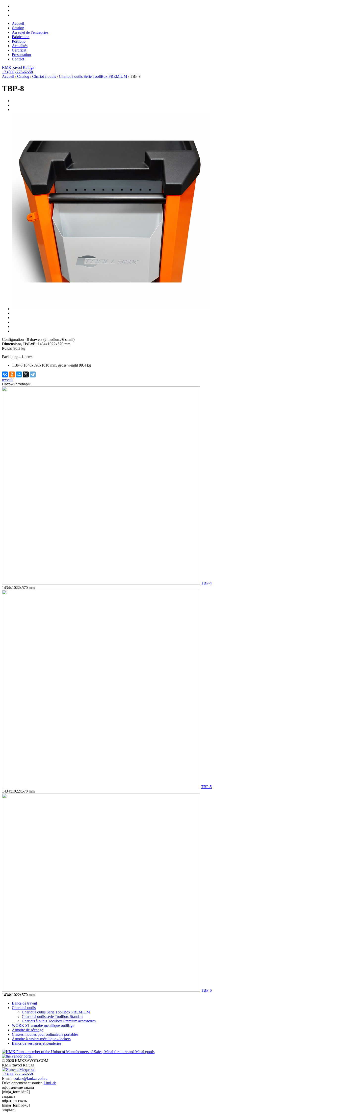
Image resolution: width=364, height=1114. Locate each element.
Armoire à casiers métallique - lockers (41, 1039)
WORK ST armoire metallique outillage (43, 1025)
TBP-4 (206, 583)
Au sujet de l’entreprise (30, 32)
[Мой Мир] (19, 374)
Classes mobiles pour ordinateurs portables (45, 1034)
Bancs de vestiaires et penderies (36, 1043)
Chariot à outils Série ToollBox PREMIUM (93, 76)
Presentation (21, 55)
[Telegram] (33, 374)
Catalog (18, 28)
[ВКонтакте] (5, 374)
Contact (18, 59)
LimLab (50, 1083)
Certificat (19, 50)
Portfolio (19, 41)
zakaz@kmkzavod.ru (31, 1078)
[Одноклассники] (12, 374)
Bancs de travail (24, 1003)
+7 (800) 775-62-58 (17, 72)
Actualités (19, 46)
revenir (7, 379)
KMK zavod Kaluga (18, 67)
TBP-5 (206, 787)
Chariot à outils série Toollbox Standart (52, 1016)
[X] (26, 374)
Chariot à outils (44, 76)
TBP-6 (206, 990)
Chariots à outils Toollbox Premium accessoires (59, 1021)
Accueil (18, 23)
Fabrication (20, 37)
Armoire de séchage (27, 1030)
